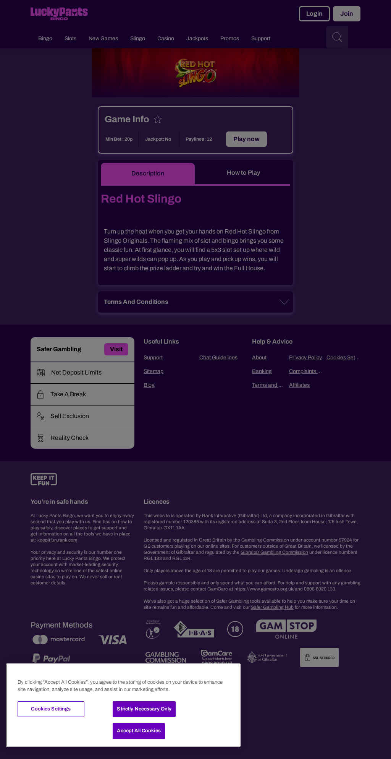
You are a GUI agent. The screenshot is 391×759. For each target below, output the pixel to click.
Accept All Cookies (138, 730)
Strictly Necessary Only (144, 709)
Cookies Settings (51, 709)
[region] (123, 705)
